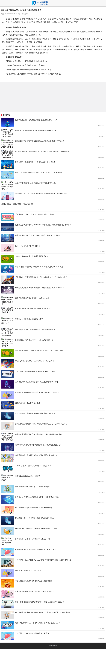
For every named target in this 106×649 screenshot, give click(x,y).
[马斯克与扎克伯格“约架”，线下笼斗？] (53, 573)
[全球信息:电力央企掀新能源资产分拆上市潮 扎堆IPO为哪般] (53, 384)
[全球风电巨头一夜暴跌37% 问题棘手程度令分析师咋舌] (53, 416)
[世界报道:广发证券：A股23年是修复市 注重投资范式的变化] (53, 499)
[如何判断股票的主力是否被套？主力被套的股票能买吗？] (53, 332)
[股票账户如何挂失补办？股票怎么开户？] (53, 321)
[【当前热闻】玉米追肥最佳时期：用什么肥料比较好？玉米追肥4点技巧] (53, 279)
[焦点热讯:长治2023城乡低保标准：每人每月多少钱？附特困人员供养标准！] (53, 154)
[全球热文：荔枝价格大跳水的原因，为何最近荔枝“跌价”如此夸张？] (53, 290)
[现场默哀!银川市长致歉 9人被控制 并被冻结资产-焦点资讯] (53, 531)
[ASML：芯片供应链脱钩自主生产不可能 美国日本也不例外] (53, 133)
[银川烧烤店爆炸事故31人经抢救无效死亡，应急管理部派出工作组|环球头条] (53, 615)
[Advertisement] (53, 96)
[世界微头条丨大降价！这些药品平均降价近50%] (53, 541)
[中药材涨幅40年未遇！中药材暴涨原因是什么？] (53, 259)
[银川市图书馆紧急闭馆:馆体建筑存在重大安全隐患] (53, 510)
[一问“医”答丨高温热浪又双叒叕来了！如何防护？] (53, 468)
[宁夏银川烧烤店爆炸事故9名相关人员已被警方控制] (53, 583)
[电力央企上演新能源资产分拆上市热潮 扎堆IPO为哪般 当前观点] (53, 437)
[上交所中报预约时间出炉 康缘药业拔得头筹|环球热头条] (53, 185)
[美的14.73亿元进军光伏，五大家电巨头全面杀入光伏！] (53, 363)
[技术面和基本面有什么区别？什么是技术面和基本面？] (53, 342)
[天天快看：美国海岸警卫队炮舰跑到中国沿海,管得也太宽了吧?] (53, 447)
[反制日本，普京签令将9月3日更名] (53, 248)
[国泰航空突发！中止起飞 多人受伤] (53, 405)
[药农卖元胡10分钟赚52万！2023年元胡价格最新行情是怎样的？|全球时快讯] (53, 227)
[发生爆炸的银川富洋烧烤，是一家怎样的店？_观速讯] (53, 594)
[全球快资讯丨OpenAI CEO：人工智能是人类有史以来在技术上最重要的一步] (53, 562)
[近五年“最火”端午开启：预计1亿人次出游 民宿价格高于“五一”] (53, 625)
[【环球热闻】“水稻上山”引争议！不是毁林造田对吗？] (53, 217)
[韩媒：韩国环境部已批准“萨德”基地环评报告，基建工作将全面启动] (53, 604)
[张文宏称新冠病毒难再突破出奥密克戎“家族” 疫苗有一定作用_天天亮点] (53, 426)
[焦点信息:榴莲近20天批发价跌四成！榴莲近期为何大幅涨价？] (53, 238)
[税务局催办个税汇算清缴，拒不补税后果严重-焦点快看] (53, 164)
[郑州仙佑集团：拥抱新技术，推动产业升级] (53, 206)
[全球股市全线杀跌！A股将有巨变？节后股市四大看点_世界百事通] (53, 353)
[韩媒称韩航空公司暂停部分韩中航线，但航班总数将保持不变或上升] (53, 143)
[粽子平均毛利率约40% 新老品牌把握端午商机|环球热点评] (53, 122)
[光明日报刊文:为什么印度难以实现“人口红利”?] (53, 636)
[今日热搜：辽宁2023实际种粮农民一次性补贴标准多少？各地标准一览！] (53, 196)
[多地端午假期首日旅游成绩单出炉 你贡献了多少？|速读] (53, 552)
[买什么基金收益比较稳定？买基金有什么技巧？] (53, 311)
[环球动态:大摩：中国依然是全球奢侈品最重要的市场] (53, 520)
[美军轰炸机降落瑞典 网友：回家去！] (53, 478)
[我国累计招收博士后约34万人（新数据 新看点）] (53, 489)
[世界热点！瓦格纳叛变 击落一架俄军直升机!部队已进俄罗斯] (53, 395)
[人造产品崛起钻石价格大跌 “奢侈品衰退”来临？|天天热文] (53, 374)
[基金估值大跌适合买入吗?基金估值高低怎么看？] (53, 300)
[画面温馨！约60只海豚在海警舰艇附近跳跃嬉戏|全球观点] (53, 458)
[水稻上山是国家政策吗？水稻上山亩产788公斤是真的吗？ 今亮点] (53, 269)
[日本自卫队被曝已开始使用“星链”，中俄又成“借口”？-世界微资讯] (53, 175)
